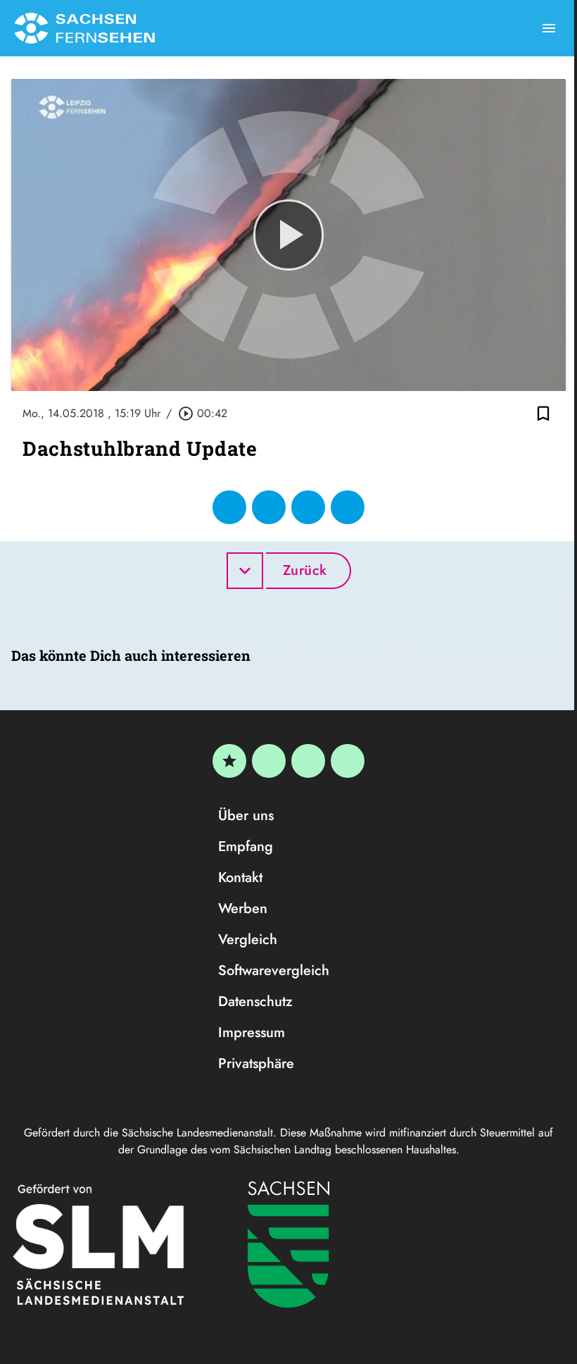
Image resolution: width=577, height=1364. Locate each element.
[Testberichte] (229, 761)
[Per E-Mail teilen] (347, 507)
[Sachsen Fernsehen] (84, 28)
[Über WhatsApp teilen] (308, 507)
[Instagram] (308, 761)
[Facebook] (269, 761)
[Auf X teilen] (269, 507)
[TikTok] (347, 761)
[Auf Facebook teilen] (229, 507)
